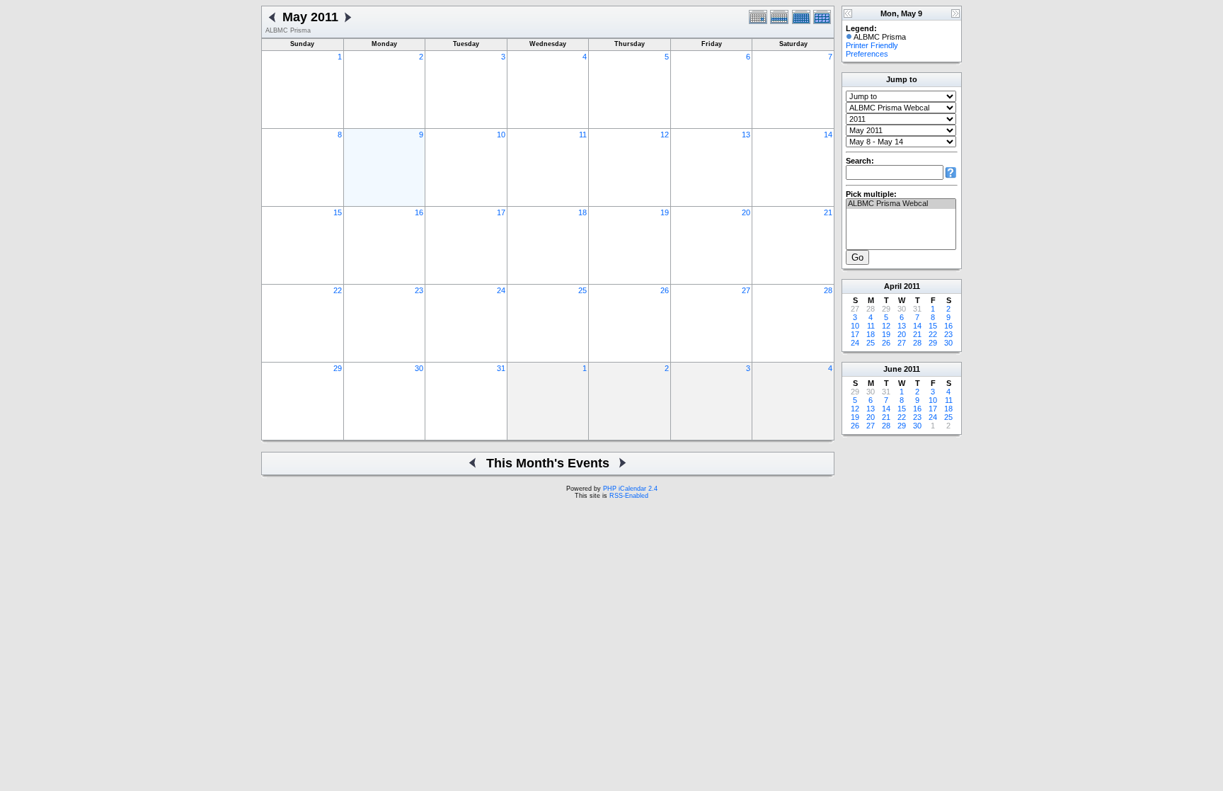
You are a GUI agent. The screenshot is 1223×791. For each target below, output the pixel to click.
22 (337, 290)
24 (501, 290)
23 (419, 290)
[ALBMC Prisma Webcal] (900, 204)
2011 (912, 286)
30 (419, 368)
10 (501, 134)
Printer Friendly (872, 45)
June (892, 369)
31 (501, 368)
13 (746, 134)
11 (583, 134)
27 (746, 290)
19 (664, 212)
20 (746, 212)
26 (664, 290)
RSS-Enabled (628, 495)
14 (828, 134)
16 (419, 212)
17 (501, 212)
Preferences (867, 54)
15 (337, 212)
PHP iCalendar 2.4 (630, 488)
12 (664, 134)
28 (828, 290)
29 (337, 368)
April (893, 286)
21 (828, 212)
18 (582, 212)
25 (582, 290)
